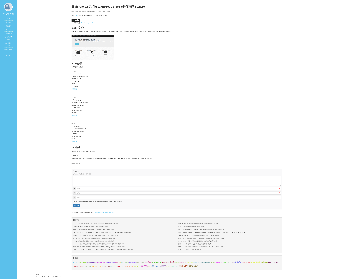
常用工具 (8, 29)
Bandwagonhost (81, 262)
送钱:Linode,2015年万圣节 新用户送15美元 (190, 249)
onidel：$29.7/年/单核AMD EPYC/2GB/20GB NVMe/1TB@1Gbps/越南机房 (93, 229)
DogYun (122, 262)
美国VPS (92, 11)
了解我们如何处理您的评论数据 (104, 212)
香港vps (193, 266)
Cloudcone (90, 262)
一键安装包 (8, 33)
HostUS (224, 262)
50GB (88, 11)
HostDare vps (157, 262)
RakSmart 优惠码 (106, 266)
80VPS (75, 262)
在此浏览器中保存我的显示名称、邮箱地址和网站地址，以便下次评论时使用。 (98, 201)
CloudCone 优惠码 (110, 262)
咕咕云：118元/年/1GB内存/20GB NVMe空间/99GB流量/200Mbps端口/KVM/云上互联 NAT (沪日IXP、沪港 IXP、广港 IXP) (211, 232)
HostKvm (190, 262)
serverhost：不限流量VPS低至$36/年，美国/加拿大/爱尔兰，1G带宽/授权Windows (95, 235)
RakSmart (88, 266)
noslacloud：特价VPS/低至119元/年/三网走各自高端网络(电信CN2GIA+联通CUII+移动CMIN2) (98, 244)
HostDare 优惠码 (168, 262)
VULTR (136, 266)
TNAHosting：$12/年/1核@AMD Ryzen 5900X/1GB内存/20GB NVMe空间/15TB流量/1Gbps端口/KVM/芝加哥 (103, 249)
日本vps (175, 266)
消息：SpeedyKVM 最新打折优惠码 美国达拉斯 (191, 226)
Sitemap (62, 276)
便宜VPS (143, 266)
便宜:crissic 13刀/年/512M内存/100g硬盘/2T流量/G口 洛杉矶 (195, 244)
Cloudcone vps (100, 262)
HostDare (148, 262)
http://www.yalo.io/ (87, 23)
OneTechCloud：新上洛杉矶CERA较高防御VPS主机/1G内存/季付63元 (197, 241)
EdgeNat (127, 262)
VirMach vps (120, 266)
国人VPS (156, 266)
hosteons (176, 262)
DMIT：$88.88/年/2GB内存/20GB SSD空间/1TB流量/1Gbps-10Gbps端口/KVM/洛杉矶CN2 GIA (99, 247)
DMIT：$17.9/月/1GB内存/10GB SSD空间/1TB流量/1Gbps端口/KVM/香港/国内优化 (201, 229)
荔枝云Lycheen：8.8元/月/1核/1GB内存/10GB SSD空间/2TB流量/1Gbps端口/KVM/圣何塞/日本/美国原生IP (102, 232)
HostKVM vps (197, 262)
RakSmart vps (96, 266)
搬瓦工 (163, 266)
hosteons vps (182, 262)
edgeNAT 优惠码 (140, 262)
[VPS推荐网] (8, 6)
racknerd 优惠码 (78, 266)
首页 (8, 18)
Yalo (76, 15)
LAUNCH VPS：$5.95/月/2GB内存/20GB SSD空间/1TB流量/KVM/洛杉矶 (198, 223)
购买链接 (74, 89)
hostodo (212, 262)
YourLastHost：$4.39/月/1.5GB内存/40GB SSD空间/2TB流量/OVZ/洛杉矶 (198, 235)
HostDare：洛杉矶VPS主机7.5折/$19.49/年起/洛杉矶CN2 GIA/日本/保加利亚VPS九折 (96, 223)
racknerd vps (273, 262)
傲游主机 (150, 266)
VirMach (113, 266)
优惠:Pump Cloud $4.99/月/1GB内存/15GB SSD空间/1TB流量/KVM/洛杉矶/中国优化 (201, 238)
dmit (120, 262)
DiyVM (116, 262)
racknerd (264, 262)
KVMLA (228, 262)
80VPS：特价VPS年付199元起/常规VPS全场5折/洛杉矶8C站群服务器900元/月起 (95, 238)
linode (232, 262)
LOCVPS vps (246, 262)
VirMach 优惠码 (128, 266)
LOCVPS (238, 262)
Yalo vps (78, 163)
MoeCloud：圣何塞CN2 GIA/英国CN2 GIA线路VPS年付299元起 (90, 226)
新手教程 (8, 22)
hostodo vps (219, 262)
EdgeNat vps (132, 262)
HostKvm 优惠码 (205, 262)
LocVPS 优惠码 (255, 262)
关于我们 (8, 55)
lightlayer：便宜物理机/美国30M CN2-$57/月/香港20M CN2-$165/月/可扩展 (93, 241)
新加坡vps (169, 266)
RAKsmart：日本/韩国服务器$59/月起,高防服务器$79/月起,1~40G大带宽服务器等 (200, 247)
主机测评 (8, 26)
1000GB (84, 11)
